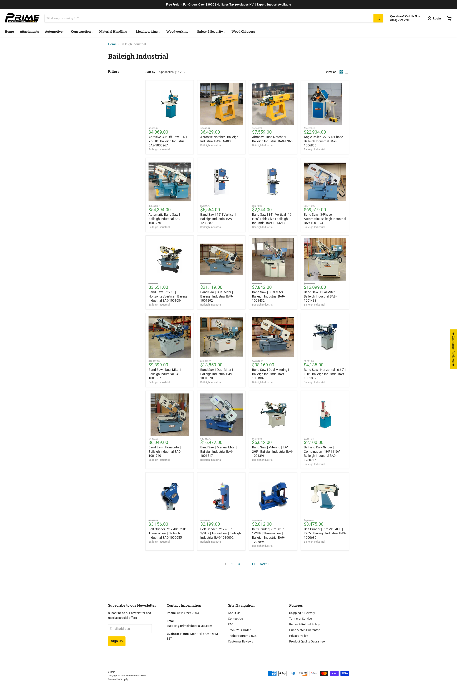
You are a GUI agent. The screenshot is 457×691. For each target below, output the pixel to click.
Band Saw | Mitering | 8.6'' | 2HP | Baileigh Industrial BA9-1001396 (272, 451)
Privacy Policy (298, 635)
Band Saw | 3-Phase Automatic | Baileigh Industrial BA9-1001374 (325, 219)
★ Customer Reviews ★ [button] (453, 349)
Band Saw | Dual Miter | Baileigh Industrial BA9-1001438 (320, 296)
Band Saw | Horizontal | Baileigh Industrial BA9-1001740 (165, 451)
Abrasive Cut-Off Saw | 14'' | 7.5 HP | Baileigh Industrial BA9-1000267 (168, 141)
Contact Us (235, 618)
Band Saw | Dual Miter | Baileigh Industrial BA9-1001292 (216, 296)
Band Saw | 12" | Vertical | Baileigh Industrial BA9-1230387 (218, 219)
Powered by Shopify (118, 679)
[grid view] (341, 72)
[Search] (378, 18)
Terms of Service (300, 618)
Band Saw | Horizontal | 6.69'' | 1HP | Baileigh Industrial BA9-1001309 (325, 374)
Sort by (150, 72)
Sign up (117, 641)
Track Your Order (239, 630)
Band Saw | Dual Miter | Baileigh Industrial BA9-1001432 (268, 296)
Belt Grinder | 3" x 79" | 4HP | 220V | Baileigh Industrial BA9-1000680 (325, 533)
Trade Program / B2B (242, 635)
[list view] (346, 72)
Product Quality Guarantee (307, 641)
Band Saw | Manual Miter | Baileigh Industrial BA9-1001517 (218, 451)
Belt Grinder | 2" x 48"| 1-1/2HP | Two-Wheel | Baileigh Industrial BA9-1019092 (220, 533)
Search (111, 671)
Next (263, 564)
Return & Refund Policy (304, 624)
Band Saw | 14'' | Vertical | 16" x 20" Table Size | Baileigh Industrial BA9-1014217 (272, 219)
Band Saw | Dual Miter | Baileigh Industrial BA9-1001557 (165, 374)
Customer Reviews (240, 641)
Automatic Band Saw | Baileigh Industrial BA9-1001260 (165, 219)
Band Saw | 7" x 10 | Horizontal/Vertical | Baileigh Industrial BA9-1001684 (169, 296)
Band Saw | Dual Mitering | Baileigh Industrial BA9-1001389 (270, 374)
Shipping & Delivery (302, 613)
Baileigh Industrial (159, 149)
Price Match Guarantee (304, 630)
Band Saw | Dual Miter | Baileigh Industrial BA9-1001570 (216, 374)
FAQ (230, 624)
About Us (234, 613)
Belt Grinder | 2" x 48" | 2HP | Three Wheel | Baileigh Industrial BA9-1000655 (168, 533)
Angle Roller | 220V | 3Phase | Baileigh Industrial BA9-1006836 (324, 141)
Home (112, 44)
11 (253, 564)
